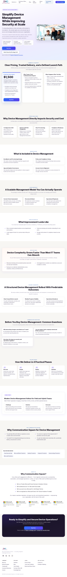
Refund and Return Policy (30, 566)
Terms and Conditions (29, 564)
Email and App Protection (54, 453)
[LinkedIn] (6, 556)
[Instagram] (12, 556)
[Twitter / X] (9, 556)
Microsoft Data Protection (20, 453)
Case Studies (34, 2)
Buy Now (9, 48)
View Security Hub (8, 453)
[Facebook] (3, 556)
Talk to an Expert (60, 2)
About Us (41, 2)
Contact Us (40, 562)
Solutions (14, 2)
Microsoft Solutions (8, 456)
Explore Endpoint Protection (16, 55)
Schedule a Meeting (42, 564)
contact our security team (43, 530)
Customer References (6, 568)
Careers (3, 570)
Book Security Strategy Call (11, 52)
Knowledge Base (48, 2)
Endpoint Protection (42, 453)
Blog (30, 2)
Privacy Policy (28, 562)
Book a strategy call (30, 530)
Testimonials (4, 566)
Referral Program (5, 564)
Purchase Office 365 (22, 2)
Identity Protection (32, 453)
